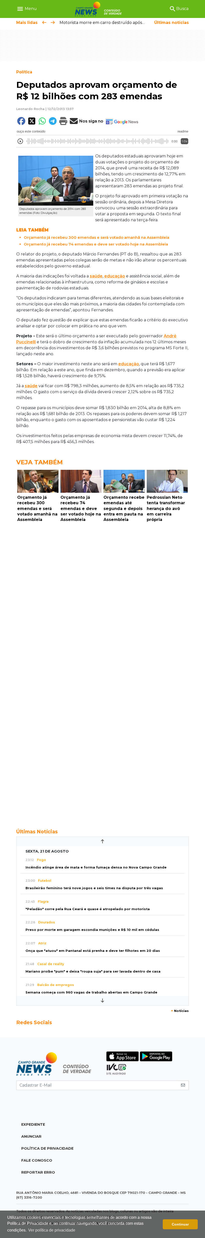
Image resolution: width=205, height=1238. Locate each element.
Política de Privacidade (47, 1148)
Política (24, 72)
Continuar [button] (180, 1224)
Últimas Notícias (37, 832)
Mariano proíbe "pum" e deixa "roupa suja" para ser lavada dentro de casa (93, 971)
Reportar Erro (38, 1172)
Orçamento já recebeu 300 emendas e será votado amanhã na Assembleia (96, 237)
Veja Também (39, 462)
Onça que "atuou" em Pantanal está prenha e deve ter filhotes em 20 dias (93, 951)
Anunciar (31, 1136)
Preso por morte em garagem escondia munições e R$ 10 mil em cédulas (92, 930)
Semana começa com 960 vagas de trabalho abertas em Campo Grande (91, 992)
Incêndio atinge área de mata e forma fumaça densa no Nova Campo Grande (96, 867)
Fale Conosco (36, 1160)
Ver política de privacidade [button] (51, 1230)
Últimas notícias (171, 22)
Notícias (180, 1011)
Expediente (33, 1124)
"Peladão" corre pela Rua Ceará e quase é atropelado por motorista (88, 909)
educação (114, 276)
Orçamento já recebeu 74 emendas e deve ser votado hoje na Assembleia (96, 244)
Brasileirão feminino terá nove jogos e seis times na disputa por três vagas (94, 888)
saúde (96, 276)
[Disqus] (102, 593)
